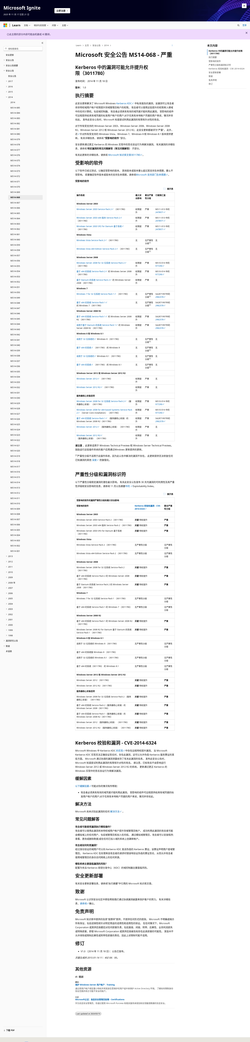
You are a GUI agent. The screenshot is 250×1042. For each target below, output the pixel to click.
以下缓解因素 (82, 786)
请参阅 (83, 903)
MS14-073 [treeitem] (15, 171)
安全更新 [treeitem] (10, 55)
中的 (127, 486)
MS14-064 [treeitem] (15, 218)
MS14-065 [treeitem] (15, 213)
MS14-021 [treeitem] (15, 445)
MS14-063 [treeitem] (15, 223)
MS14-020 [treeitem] (15, 450)
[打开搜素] (238, 25)
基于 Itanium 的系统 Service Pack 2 (93, 280)
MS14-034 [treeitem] (15, 376)
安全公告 (96, 45)
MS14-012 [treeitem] (15, 493)
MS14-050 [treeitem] (15, 292)
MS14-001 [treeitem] (15, 551)
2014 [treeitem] (12, 102)
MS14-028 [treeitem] (15, 408)
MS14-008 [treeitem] (15, 514)
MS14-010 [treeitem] (15, 503)
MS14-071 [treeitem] (15, 181)
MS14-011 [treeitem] (15, 498)
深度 (94, 460)
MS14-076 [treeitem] (15, 155)
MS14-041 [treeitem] (15, 340)
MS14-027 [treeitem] (15, 413)
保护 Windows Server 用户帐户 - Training (95, 984)
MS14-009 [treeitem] (15, 508)
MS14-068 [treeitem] (15, 197)
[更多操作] (172, 45)
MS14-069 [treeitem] (15, 192)
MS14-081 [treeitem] (15, 128)
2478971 (159, 212)
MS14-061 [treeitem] (15, 234)
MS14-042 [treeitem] (15, 334)
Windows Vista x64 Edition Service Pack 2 (96, 248)
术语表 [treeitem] (9, 651)
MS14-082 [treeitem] (15, 123)
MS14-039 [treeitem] (15, 350)
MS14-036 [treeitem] (15, 366)
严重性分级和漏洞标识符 (220, 64)
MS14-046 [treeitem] (15, 313)
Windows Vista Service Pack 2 (91, 240)
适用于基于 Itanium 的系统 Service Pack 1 (96, 325)
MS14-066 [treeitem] (15, 207)
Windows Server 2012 (87, 378)
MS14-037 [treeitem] (15, 361)
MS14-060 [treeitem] (15, 239)
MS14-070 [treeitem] (15, 186)
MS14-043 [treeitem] (15, 329)
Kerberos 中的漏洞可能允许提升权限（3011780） (225, 52)
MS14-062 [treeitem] (15, 229)
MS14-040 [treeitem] (15, 345)
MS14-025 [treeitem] (15, 424)
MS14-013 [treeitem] (15, 487)
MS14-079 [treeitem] (15, 139)
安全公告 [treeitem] (12, 76)
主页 (87, 45)
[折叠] (42, 43)
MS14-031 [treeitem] (15, 392)
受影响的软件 (215, 61)
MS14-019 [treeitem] (15, 456)
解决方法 (115, 811)
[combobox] (23, 48)
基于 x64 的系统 (84, 347)
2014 (106, 45)
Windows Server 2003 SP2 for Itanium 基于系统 (99, 226)
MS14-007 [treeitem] (15, 519)
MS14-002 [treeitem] (15, 545)
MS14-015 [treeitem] (15, 477)
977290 (158, 265)
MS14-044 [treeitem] (15, 324)
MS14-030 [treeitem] (15, 397)
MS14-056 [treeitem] (15, 260)
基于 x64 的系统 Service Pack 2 (91, 271)
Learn (78, 45)
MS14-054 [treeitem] (15, 271)
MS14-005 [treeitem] (15, 530)
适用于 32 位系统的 (85, 339)
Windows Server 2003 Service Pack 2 (94, 209)
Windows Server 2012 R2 (88, 387)
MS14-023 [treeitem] (15, 435)
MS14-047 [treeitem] (15, 308)
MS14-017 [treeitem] (15, 466)
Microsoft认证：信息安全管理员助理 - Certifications (99, 999)
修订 (211, 83)
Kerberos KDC (124, 103)
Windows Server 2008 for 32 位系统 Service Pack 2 (100, 262)
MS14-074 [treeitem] (15, 165)
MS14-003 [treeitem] (15, 540)
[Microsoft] (5, 25)
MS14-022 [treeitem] (15, 440)
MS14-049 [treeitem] (15, 297)
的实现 (119, 750)
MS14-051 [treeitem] (15, 287)
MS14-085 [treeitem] (15, 107)
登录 (244, 25)
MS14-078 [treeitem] (15, 144)
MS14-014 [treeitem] (15, 482)
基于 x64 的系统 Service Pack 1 (91, 302)
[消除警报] (244, 5)
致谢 (211, 76)
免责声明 (213, 80)
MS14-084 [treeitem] (15, 112)
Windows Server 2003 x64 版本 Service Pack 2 (98, 217)
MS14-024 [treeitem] (15, 429)
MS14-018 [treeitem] (15, 461)
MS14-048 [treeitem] (15, 302)
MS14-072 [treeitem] (15, 176)
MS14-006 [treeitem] (15, 524)
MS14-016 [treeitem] (15, 471)
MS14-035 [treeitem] (15, 371)
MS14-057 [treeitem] (15, 255)
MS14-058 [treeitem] (15, 250)
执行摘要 (213, 57)
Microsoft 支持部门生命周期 (151, 174)
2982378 (159, 297)
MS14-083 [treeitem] (15, 118)
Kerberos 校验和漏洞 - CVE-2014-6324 (226, 68)
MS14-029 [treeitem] (15, 403)
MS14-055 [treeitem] (15, 266)
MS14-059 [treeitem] (15, 245)
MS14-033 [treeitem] (15, 382)
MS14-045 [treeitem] (15, 318)
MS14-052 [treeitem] (15, 281)
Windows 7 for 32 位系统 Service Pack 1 (95, 294)
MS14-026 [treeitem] (15, 419)
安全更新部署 (215, 72)
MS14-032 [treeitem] (15, 387)
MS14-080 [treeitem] (15, 134)
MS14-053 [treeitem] (15, 276)
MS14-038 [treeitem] (15, 355)
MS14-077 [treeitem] (15, 150)
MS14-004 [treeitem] (15, 535)
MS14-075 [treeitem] (15, 160)
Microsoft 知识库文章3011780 (124, 154)
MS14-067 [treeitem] (15, 202)
